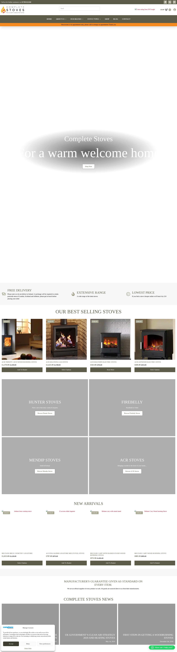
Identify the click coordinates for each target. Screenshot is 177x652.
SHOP (107, 19)
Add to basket (22, 370)
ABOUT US (60, 19)
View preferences (44, 644)
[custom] (174, 2)
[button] (2, 152)
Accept (11, 644)
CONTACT (126, 19)
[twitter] (169, 2)
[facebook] (165, 2)
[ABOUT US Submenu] (66, 19)
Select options (66, 370)
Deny (28, 644)
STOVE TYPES (93, 19)
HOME (49, 19)
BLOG (115, 19)
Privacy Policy (28, 648)
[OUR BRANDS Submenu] (83, 19)
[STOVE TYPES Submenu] (101, 19)
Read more (110, 370)
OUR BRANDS (75, 19)
